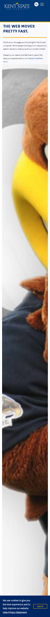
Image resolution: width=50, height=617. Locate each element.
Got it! (40, 606)
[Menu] (42, 4)
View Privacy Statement (15, 612)
